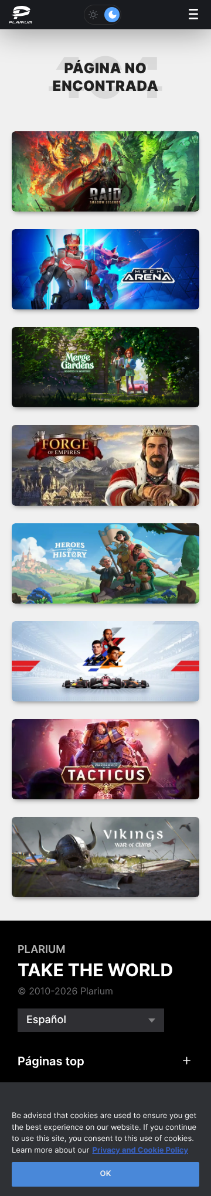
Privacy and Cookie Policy (140, 1150)
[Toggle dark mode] (102, 15)
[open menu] (193, 15)
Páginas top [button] (51, 1061)
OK (105, 1173)
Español (46, 1020)
